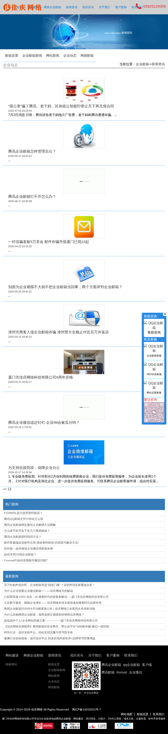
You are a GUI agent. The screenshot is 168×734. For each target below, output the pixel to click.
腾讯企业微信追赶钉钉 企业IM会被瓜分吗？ (44, 422)
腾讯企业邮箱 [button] (111, 665)
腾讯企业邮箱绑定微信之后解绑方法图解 (30, 524)
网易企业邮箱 (52, 7)
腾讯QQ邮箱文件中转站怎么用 (23, 518)
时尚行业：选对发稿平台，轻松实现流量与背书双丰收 (38, 632)
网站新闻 (52, 55)
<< (5, 489)
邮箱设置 (11, 55)
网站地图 (126, 714)
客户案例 (121, 7)
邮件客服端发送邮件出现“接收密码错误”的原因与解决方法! (41, 542)
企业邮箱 (142, 64)
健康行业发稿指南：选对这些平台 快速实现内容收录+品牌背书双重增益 (49, 638)
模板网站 (11, 664)
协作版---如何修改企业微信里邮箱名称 (28, 548)
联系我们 (158, 714)
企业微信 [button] (135, 672)
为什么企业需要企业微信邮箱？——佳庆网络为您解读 (38, 590)
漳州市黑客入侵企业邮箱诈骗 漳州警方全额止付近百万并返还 (58, 332)
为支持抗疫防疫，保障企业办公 (34, 468)
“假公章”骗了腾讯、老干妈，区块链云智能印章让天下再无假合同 (61, 106)
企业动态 (69, 55)
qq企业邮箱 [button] (131, 665)
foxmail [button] (122, 672)
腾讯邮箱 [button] (108, 672)
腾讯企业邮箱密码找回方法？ (22, 536)
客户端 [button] (147, 665)
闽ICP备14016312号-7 (86, 709)
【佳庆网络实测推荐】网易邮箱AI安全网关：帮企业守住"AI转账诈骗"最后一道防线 (56, 626)
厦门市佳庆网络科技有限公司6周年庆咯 (40, 377)
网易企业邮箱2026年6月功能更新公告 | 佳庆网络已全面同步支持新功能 (49, 608)
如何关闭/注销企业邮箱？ (20, 554)
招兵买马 (88, 7)
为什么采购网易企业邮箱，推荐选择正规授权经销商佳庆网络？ (44, 614)
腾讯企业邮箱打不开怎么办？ (32, 196)
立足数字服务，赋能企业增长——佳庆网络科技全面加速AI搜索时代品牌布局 (52, 602)
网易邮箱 (87, 55)
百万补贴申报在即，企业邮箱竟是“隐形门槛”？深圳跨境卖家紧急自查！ (49, 585)
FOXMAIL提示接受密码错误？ (23, 513)
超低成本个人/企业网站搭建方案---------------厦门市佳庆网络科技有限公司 (51, 620)
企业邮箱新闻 (32, 55)
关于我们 (104, 7)
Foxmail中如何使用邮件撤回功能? (26, 560)
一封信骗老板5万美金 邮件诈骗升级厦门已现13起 (48, 242)
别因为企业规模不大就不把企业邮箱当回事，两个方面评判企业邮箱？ (65, 287)
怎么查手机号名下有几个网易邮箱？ (27, 530)
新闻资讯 (71, 7)
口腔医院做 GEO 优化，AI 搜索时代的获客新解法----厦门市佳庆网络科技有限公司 (56, 596)
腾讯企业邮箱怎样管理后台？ (32, 151)
